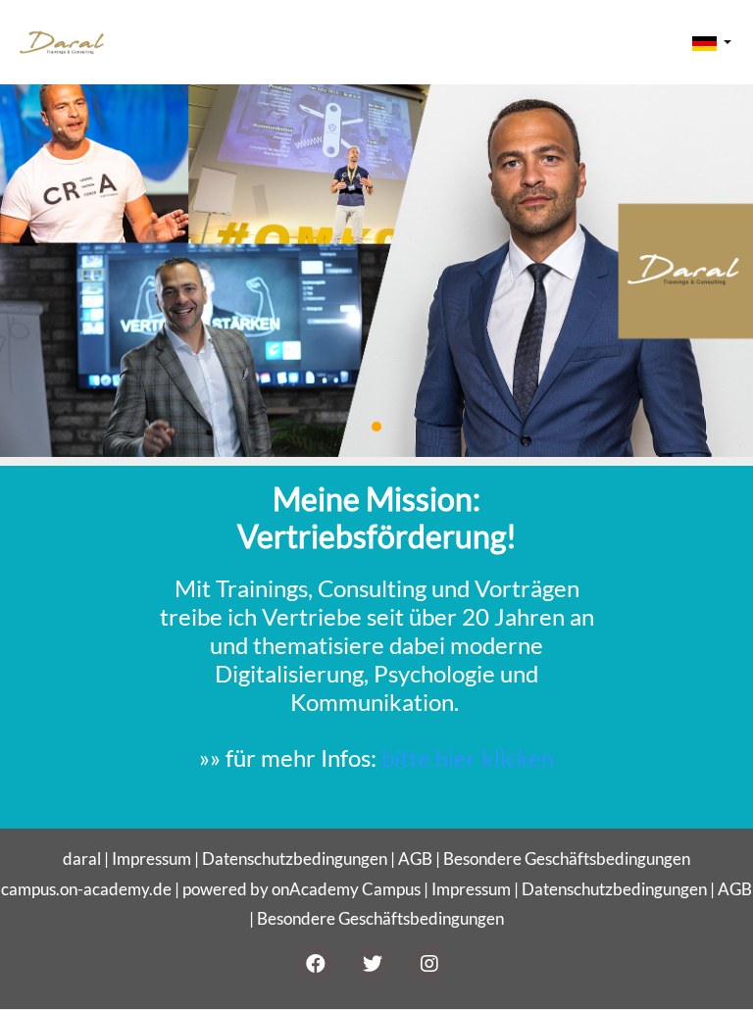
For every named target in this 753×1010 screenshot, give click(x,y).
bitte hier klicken (467, 757)
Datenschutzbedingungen (294, 858)
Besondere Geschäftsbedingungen (566, 858)
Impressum (151, 858)
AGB (415, 858)
